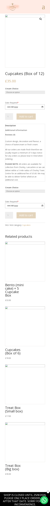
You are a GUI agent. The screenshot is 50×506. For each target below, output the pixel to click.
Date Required (12, 102)
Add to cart (26, 116)
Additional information (16, 130)
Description (10, 125)
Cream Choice (11, 88)
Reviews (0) (10, 134)
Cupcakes (26, 225)
